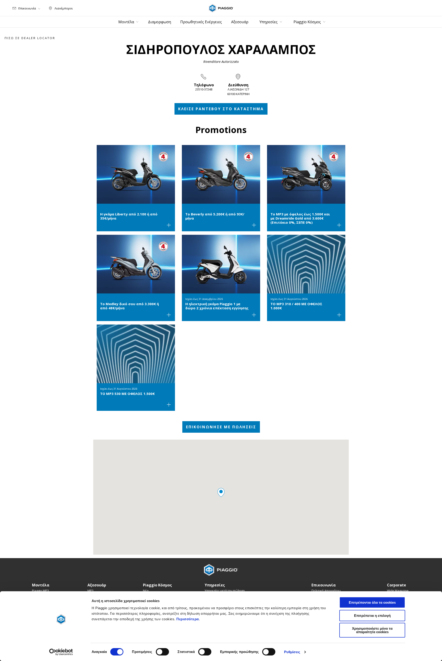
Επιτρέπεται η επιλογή (372, 616)
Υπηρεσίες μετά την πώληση (225, 591)
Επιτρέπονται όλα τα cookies (372, 602)
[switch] (162, 651)
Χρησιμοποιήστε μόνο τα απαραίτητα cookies (372, 630)
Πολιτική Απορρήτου (326, 591)
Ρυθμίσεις (292, 652)
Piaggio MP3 (40, 591)
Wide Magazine (398, 591)
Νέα (145, 591)
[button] (221, 492)
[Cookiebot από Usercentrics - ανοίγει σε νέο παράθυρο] (61, 652)
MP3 (90, 591)
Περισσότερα (187, 619)
